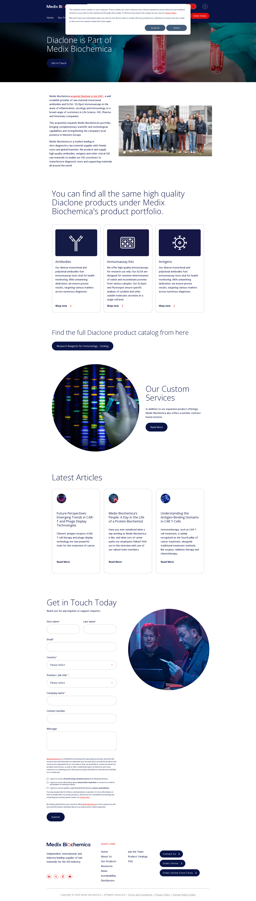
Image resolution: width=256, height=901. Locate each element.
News (104, 871)
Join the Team (136, 851)
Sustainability (108, 875)
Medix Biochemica (53, 759)
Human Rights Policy (184, 894)
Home (104, 851)
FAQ (130, 861)
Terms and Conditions (140, 894)
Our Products (108, 861)
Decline (176, 28)
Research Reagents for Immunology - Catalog (83, 346)
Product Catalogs (138, 856)
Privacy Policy (170, 13)
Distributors (108, 880)
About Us (106, 856)
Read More (156, 427)
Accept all (155, 28)
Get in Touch (58, 63)
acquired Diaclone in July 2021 (86, 96)
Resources (107, 866)
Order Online (199, 15)
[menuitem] (50, 19)
